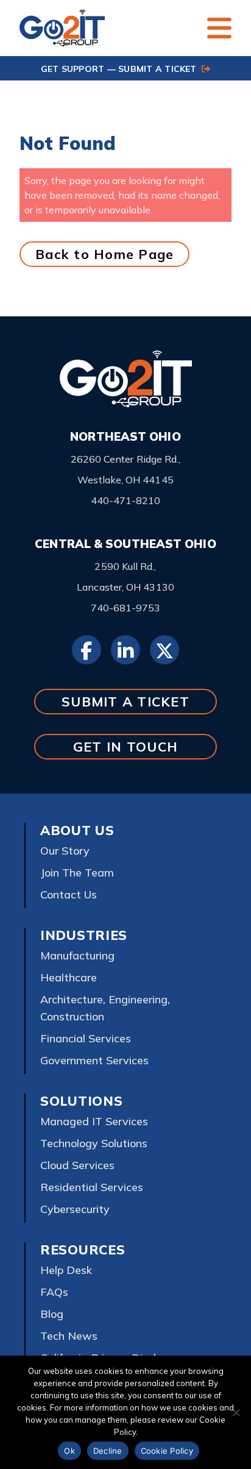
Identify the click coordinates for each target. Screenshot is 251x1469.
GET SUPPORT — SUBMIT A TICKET (120, 68)
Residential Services (91, 1187)
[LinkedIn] (125, 649)
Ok (69, 1451)
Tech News (68, 1336)
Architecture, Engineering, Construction (105, 1007)
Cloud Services (77, 1165)
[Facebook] (86, 649)
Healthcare (68, 977)
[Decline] (236, 1412)
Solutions (81, 1101)
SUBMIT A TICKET (125, 701)
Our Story (65, 851)
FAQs (54, 1292)
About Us (77, 830)
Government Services (94, 1060)
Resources (82, 1249)
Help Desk (66, 1270)
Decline (107, 1451)
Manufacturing (77, 955)
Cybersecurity (75, 1209)
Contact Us (68, 894)
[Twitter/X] (164, 649)
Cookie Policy (167, 1451)
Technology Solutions (93, 1143)
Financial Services (85, 1038)
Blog (51, 1314)
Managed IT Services (94, 1121)
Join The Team (77, 873)
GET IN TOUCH (125, 746)
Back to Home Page (104, 254)
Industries (83, 935)
